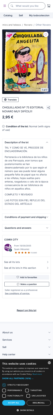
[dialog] (26, 387)
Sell (21, 15)
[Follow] (45, 34)
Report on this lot (26, 310)
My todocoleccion (39, 15)
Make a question (28, 284)
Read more (37, 374)
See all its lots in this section (20, 267)
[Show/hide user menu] (4, 6)
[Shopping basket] (49, 6)
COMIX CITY (11, 239)
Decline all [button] (39, 403)
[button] (26, 142)
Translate (12, 99)
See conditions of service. (17, 293)
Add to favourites (28, 277)
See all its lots (12, 262)
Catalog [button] (8, 15)
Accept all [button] (13, 403)
